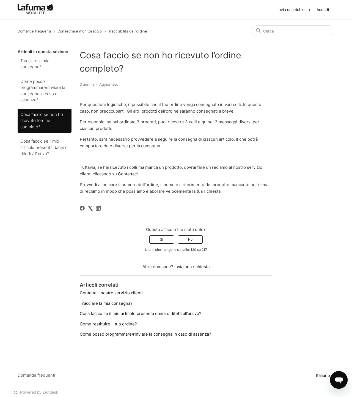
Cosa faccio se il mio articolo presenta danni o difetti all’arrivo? (44, 147)
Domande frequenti (34, 31)
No (190, 239)
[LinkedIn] (98, 208)
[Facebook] (82, 208)
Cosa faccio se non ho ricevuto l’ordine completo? (41, 120)
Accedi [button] (323, 9)
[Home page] (35, 12)
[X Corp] (90, 208)
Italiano (323, 375)
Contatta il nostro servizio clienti (111, 292)
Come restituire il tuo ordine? (108, 324)
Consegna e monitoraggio (79, 31)
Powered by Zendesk (39, 392)
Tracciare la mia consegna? (34, 64)
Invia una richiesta (293, 9)
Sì (161, 239)
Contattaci (128, 173)
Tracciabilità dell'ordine (127, 31)
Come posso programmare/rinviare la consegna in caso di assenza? (42, 91)
